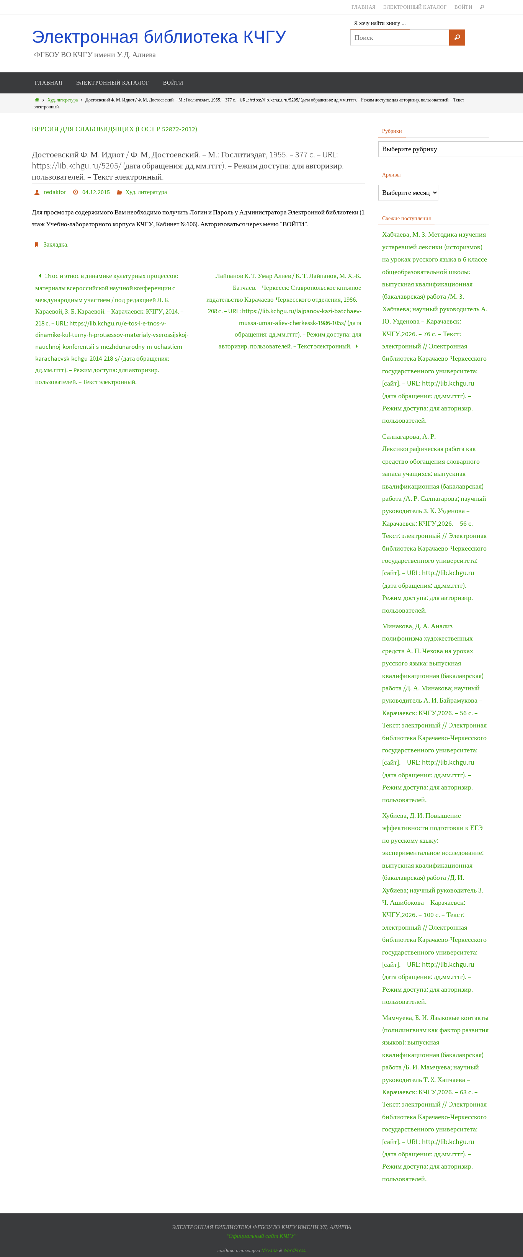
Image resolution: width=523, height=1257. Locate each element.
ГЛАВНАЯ (363, 7)
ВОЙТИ (463, 7)
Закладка (55, 244)
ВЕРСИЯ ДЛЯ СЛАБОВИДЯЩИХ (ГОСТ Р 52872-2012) (114, 128)
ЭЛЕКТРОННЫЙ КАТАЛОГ (415, 7)
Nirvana (269, 1250)
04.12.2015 (96, 192)
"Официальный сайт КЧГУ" (261, 1235)
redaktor (55, 192)
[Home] (37, 100)
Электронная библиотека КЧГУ (159, 37)
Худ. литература (62, 100)
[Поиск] (457, 37)
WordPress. (294, 1250)
